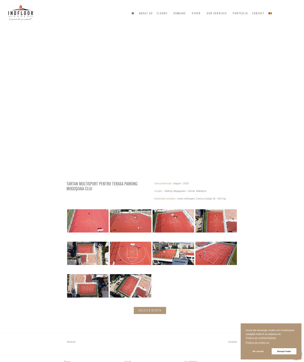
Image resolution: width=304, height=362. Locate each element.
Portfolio (240, 13)
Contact (258, 13)
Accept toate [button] (284, 351)
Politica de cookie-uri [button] (257, 342)
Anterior (71, 341)
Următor (233, 341)
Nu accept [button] (258, 351)
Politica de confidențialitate (261, 338)
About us (146, 13)
